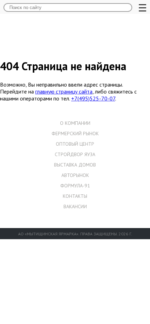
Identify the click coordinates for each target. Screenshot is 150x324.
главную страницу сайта (63, 91)
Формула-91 (75, 186)
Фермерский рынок (75, 133)
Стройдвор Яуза (75, 154)
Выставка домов (75, 165)
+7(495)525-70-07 (93, 98)
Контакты (75, 196)
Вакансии (75, 206)
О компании (75, 123)
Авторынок (75, 175)
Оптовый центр (75, 144)
